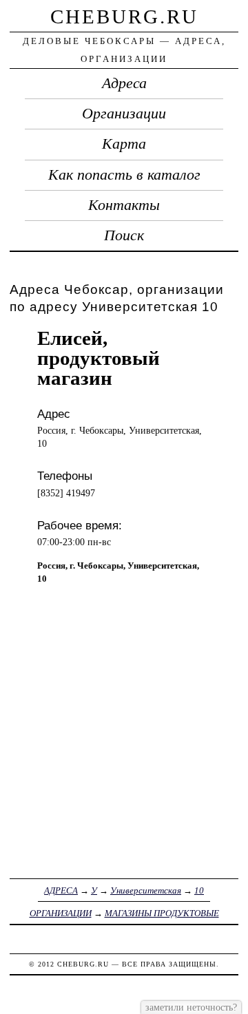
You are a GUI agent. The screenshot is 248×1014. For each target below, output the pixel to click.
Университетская (145, 890)
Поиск (124, 235)
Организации (124, 113)
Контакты (124, 205)
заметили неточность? (191, 1007)
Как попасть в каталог (124, 175)
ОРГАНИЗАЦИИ (61, 913)
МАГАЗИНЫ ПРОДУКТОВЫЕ (162, 913)
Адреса (124, 83)
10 (199, 890)
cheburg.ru (124, 17)
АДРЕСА (61, 890)
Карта (124, 144)
